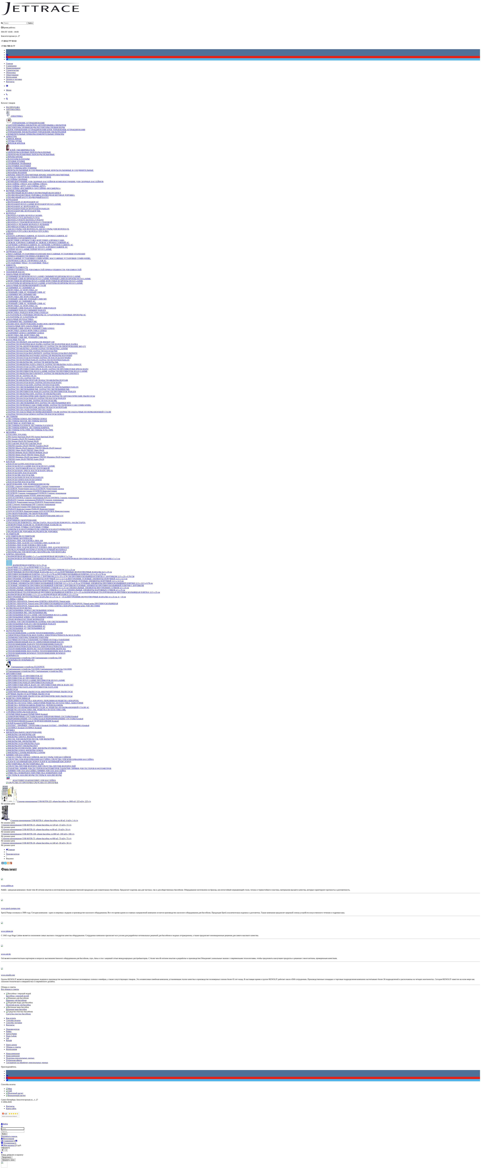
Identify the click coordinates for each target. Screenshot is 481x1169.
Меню (8, 90)
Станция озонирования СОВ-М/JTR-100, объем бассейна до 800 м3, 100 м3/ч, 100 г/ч (38, 834)
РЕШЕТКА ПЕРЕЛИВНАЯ (18, 698)
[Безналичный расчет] (16, 1095)
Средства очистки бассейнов (18, 1014)
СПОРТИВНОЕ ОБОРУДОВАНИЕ (21, 520)
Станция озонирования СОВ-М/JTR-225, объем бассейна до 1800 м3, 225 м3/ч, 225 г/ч (54, 801)
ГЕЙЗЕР (9, 233)
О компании (11, 66)
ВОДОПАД (11, 213)
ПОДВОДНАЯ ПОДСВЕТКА (19, 608)
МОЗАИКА (11, 432)
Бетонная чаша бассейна (16, 1009)
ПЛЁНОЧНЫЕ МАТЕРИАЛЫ (19, 538)
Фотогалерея (11, 77)
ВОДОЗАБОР (12, 200)
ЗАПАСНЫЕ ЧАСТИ (15, 340)
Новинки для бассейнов (16, 1000)
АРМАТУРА (11, 136)
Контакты (10, 82)
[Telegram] (7, 59)
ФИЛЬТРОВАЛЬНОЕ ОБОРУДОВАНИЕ (24, 732)
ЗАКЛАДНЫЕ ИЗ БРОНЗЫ (18, 274)
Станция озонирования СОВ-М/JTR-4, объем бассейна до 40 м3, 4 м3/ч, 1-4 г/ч (44, 820)
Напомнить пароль (9, 1136)
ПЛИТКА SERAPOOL (16, 554)
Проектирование (13, 68)
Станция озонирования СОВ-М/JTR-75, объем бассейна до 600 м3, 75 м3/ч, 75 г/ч (36, 838)
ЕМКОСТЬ (11, 265)
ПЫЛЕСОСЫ (12, 689)
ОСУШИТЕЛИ (12, 534)
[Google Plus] (11, 863)
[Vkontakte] (7, 55)
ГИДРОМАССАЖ (14, 252)
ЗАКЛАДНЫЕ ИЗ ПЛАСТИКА (19, 319)
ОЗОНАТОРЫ (12, 518)
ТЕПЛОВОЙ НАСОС (15, 272)
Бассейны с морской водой (17, 996)
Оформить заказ (8, 1160)
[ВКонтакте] (3, 863)
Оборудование (12, 75)
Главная (9, 63)
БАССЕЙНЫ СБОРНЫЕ (16, 179)
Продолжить (6, 1157)
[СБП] (9, 1091)
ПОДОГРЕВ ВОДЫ (14, 631)
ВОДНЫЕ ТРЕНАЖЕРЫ (17, 191)
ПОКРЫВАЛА (12, 655)
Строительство (12, 70)
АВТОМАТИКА (13, 109)
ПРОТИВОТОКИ (13, 673)
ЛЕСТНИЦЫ (12, 416)
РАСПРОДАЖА (13, 107)
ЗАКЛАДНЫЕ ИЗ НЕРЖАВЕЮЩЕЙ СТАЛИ (26, 285)
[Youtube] (7, 57)
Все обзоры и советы (10, 989)
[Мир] (9, 1089)
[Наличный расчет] (14, 1093)
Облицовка (11, 73)
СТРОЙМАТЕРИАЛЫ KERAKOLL (21, 712)
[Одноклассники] (8, 863)
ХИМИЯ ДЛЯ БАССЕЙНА (18, 755)
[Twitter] (5, 863)
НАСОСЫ (10, 461)
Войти (4, 1134)
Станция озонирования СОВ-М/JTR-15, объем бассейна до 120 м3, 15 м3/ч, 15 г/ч (36, 825)
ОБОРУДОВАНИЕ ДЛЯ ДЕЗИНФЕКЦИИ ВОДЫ (27, 484)
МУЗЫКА (10, 730)
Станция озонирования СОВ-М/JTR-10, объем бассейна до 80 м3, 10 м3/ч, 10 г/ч (36, 829)
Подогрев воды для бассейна (18, 1005)
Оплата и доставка (14, 79)
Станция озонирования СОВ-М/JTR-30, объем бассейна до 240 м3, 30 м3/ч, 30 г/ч (36, 843)
